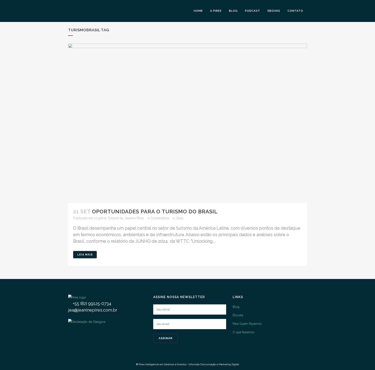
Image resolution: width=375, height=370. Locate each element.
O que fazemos (243, 332)
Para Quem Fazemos (247, 323)
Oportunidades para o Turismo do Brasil (155, 211)
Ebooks (238, 315)
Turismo (113, 218)
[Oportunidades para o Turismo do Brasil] (187, 123)
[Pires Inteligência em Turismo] (77, 297)
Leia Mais (85, 254)
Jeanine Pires (134, 218)
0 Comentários (158, 218)
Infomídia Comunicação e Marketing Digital (214, 364)
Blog (236, 307)
